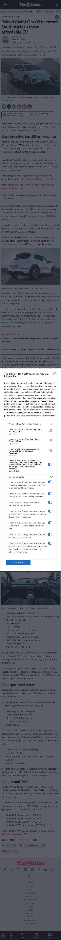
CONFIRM (18, 562)
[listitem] (30, 424)
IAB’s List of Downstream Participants (34, 416)
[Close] (55, 374)
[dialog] (30, 470)
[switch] (50, 430)
